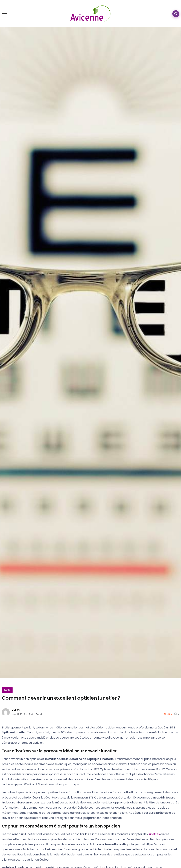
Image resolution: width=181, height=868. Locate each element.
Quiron (15, 709)
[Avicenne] (90, 13)
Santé (7, 689)
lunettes (154, 834)
